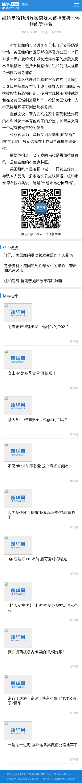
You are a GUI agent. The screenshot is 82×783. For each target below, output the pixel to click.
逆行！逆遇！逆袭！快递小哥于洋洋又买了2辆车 (42, 700)
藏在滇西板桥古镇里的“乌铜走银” (36, 651)
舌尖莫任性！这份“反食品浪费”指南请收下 (41, 515)
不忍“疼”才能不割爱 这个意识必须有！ (40, 466)
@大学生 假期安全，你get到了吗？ (38, 419)
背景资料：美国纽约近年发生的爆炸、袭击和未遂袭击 (40, 268)
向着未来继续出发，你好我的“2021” (38, 326)
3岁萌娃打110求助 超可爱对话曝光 (37, 558)
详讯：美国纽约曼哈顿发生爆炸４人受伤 (38, 255)
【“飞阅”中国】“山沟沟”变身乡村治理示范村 (43, 607)
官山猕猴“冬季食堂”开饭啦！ (32, 373)
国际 (24, 3)
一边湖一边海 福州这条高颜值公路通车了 (43, 744)
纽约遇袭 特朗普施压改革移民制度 (33, 280)
